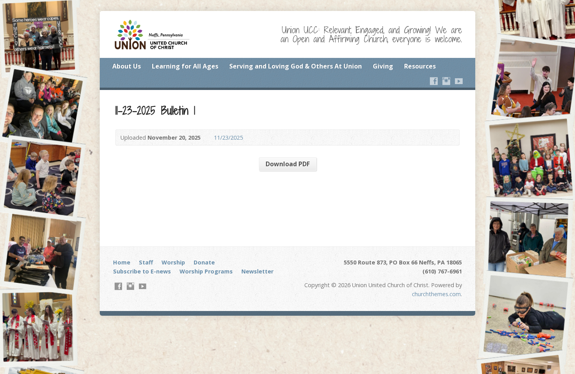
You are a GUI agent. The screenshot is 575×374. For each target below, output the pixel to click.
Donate (204, 262)
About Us (126, 66)
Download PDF (288, 164)
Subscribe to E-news (142, 271)
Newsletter (257, 271)
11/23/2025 (228, 137)
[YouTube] (459, 81)
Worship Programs (206, 271)
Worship (173, 262)
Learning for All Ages (185, 66)
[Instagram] (446, 81)
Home (121, 262)
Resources (420, 66)
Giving (383, 66)
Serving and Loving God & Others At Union (295, 66)
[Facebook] (434, 81)
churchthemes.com (436, 294)
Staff (146, 262)
